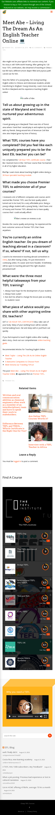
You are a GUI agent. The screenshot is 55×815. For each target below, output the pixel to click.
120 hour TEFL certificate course (31, 160)
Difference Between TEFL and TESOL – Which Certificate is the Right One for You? (14, 427)
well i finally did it (10, 752)
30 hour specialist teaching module (17, 175)
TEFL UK (21, 643)
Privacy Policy (32, 811)
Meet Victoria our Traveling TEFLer (19, 364)
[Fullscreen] (45, 716)
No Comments (37, 48)
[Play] (9, 716)
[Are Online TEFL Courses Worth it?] (40, 412)
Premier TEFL (9, 48)
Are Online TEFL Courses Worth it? (38, 417)
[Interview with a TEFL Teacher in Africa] (40, 440)
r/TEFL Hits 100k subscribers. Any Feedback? (22, 766)
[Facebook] (29, 807)
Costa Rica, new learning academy (17, 759)
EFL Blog (9, 747)
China (5, 260)
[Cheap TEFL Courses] (5, 13)
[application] (27, 707)
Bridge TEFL (23, 565)
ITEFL (20, 627)
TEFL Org (21, 534)
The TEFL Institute (27, 525)
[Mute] (41, 716)
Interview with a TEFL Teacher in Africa (40, 445)
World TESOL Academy (23, 659)
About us (21, 811)
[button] (27, 707)
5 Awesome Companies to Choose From (22, 361)
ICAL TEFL (22, 612)
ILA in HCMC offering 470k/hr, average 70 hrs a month (26, 787)
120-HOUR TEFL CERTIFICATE (20, 322)
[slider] (25, 716)
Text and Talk (23, 596)
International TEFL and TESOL (26, 581)
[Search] (50, 735)
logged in (17, 461)
